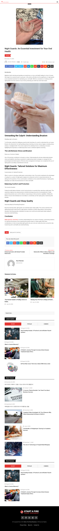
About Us (30, 525)
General (7, 55)
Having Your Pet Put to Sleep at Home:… (42, 299)
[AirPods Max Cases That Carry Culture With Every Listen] (12, 367)
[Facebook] (7, 242)
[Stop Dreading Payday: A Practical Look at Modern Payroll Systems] (12, 334)
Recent (13, 324)
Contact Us (36, 525)
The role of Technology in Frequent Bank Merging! (36, 444)
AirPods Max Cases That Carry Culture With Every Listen (35, 363)
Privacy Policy (23, 525)
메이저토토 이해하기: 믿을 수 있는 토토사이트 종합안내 (19, 384)
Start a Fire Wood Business (30, 522)
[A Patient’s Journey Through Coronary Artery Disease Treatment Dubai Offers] (12, 353)
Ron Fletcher (20, 261)
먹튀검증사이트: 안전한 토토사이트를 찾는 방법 (17, 406)
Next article (51, 250)
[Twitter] (11, 242)
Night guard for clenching (15, 232)
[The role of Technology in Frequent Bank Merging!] (13, 449)
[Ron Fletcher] (19, 62)
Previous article (9, 250)
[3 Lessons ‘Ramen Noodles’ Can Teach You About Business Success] (13, 394)
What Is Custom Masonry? (12, 344)
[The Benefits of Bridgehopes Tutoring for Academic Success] (13, 433)
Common (46, 324)
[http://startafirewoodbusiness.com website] (17, 62)
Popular (29, 324)
